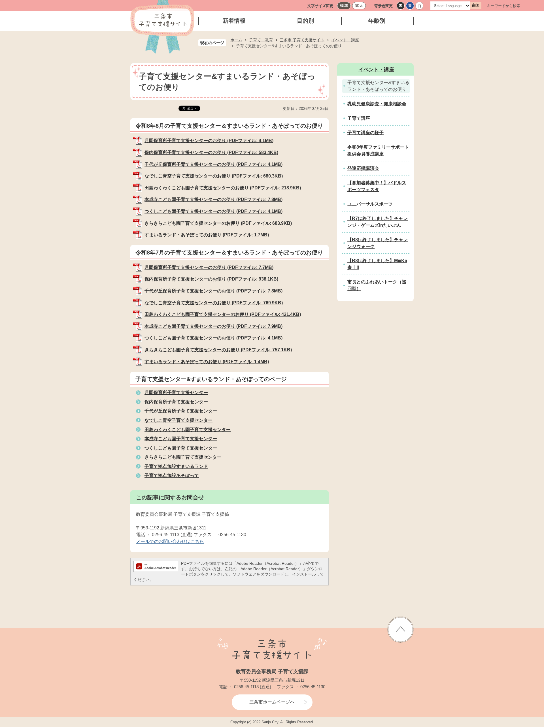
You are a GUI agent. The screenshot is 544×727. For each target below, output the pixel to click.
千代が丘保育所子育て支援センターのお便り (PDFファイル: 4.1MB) (213, 164)
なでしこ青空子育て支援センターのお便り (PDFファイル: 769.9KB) (213, 302)
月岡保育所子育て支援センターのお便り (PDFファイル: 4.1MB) (208, 140)
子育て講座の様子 (365, 132)
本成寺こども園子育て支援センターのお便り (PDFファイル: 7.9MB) (213, 326)
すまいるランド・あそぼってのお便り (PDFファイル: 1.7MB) (206, 234)
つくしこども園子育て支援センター (180, 448)
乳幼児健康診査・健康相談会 (376, 103)
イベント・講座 (345, 40)
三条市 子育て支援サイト (302, 40)
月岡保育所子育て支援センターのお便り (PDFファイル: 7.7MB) (208, 267)
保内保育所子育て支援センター (176, 401)
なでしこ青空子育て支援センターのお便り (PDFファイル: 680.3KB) (213, 176)
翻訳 (475, 5)
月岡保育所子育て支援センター (176, 392)
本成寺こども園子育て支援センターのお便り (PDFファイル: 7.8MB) (213, 199)
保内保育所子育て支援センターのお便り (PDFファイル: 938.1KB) (211, 279)
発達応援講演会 (363, 168)
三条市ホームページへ (272, 702)
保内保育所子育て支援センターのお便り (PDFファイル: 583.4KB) (211, 152)
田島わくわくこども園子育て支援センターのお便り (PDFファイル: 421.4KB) (222, 314)
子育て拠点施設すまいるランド (176, 466)
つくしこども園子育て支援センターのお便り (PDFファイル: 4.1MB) (213, 211)
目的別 (305, 21)
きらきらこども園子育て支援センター (183, 457)
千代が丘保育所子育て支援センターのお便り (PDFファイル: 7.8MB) (213, 290)
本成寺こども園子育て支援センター (180, 438)
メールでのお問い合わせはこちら (170, 541)
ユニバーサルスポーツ (370, 204)
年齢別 (376, 21)
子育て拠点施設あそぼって (171, 475)
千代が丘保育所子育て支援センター (180, 411)
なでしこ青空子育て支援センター (178, 420)
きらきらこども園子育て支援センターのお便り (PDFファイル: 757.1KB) (218, 349)
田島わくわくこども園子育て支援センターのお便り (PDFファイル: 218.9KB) (222, 187)
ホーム (236, 40)
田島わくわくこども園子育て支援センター (187, 429)
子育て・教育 (261, 40)
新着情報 (234, 21)
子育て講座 (358, 118)
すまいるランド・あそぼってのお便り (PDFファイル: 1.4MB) (206, 361)
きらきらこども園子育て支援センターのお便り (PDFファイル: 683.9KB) (218, 223)
